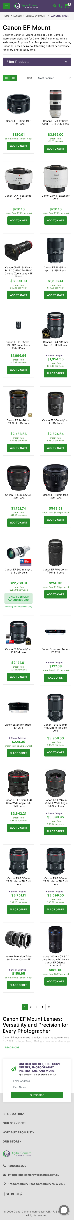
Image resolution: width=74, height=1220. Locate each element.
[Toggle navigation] (6, 6)
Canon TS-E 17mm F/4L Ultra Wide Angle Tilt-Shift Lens (19, 803)
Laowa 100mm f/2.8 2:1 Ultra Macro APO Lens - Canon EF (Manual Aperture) (55, 961)
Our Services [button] (13, 1123)
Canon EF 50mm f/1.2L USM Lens (18, 496)
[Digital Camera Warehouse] (26, 5)
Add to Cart (18, 145)
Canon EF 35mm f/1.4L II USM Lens (55, 422)
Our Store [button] (11, 1141)
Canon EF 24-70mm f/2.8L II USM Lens (18, 422)
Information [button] (13, 1114)
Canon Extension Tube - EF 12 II (55, 651)
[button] (37, 62)
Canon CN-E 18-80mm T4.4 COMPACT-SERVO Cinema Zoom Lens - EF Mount (19, 272)
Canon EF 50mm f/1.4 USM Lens (55, 496)
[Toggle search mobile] (55, 5)
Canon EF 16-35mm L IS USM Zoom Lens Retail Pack (18, 345)
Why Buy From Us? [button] (18, 1132)
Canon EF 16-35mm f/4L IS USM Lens (55, 269)
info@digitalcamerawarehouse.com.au (33, 1174)
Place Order (55, 373)
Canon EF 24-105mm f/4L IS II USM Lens (55, 344)
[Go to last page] (48, 1007)
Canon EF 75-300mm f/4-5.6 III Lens (55, 571)
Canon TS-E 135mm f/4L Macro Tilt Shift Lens (55, 727)
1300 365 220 (17, 1166)
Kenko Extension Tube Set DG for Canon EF (18, 958)
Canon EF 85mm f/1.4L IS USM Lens (18, 651)
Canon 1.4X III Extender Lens (18, 197)
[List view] (13, 78)
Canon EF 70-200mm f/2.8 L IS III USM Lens (55, 123)
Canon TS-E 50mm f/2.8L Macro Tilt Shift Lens (18, 881)
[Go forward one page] (43, 1007)
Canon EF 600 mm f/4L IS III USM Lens (18, 571)
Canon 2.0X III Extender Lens (56, 197)
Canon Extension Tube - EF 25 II (18, 726)
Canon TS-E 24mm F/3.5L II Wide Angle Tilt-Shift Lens (56, 803)
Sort (29, 77)
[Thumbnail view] (6, 78)
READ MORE (12, 1047)
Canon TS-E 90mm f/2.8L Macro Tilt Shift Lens (55, 881)
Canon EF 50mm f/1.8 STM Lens (18, 123)
